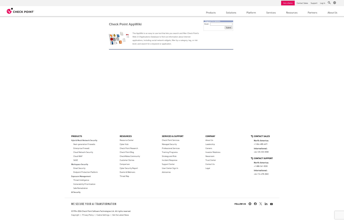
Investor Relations (212, 152)
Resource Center (127, 140)
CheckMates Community (130, 156)
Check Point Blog (127, 152)
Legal (207, 168)
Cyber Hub (124, 144)
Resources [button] (292, 12)
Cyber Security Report (129, 168)
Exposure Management (81, 176)
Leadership (210, 144)
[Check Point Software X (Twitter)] (260, 203)
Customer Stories (127, 160)
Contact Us (210, 164)
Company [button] (210, 136)
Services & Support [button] (172, 136)
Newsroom (209, 156)
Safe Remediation (80, 188)
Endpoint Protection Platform (85, 172)
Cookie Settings (103, 214)
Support (314, 3)
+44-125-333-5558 (261, 151)
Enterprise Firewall (81, 148)
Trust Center (210, 160)
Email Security (79, 168)
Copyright (75, 214)
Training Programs (170, 152)
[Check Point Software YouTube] (271, 204)
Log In (322, 3)
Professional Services (171, 148)
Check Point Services (170, 140)
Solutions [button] (231, 12)
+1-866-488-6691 (261, 144)
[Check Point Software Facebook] (255, 203)
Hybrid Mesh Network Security (84, 140)
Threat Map (124, 176)
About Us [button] (332, 12)
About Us (209, 140)
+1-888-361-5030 (261, 166)
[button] (329, 2)
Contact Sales (302, 3)
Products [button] (211, 12)
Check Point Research (129, 148)
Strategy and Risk (169, 156)
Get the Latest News (120, 214)
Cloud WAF (78, 156)
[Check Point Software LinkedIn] (266, 203)
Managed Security (169, 144)
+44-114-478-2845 (261, 174)
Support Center (168, 164)
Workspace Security (79, 164)
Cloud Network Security (83, 152)
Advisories (166, 172)
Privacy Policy (88, 214)
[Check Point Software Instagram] (250, 203)
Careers (208, 148)
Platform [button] (251, 12)
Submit (228, 28)
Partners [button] (312, 12)
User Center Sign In (170, 168)
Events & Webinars (127, 172)
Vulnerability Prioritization (84, 184)
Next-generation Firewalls (84, 144)
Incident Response (169, 160)
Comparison (125, 164)
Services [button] (271, 12)
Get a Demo (288, 3)
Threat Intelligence (81, 180)
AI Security (75, 192)
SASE (75, 160)
